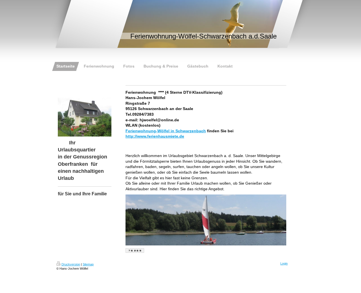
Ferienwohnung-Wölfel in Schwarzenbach (166, 131)
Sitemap (88, 264)
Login (284, 263)
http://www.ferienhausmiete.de (155, 136)
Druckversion (70, 264)
